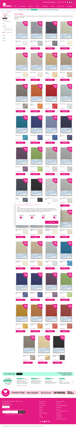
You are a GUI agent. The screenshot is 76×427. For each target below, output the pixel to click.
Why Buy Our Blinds (43, 413)
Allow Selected (52, 222)
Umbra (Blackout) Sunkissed (33, 261)
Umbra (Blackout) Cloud (33, 41)
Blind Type (4, 26)
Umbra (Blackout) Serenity (18, 261)
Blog (40, 415)
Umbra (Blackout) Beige (33, 230)
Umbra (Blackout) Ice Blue (48, 261)
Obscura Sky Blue (63, 103)
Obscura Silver (62, 166)
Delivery (41, 409)
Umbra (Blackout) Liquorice (55, 356)
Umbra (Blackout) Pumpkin (48, 324)
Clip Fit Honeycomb (7, 21)
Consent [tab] (27, 203)
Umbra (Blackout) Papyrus (63, 230)
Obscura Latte (62, 72)
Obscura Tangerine (32, 104)
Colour (4, 23)
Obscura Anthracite (17, 199)
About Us (41, 411)
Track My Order (42, 401)
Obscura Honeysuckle (47, 73)
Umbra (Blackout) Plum (48, 293)
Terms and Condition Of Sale (61, 411)
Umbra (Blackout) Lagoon (63, 261)
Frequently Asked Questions (61, 405)
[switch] (32, 217)
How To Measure (42, 405)
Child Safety (58, 407)
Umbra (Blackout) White (48, 199)
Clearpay (41, 416)
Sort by (4, 40)
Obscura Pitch (32, 198)
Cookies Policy (59, 416)
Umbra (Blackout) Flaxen (41, 356)
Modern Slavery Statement (61, 418)
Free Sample (20, 48)
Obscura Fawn (47, 166)
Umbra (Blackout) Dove (63, 199)
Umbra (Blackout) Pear (63, 293)
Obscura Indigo (33, 135)
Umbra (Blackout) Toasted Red (63, 324)
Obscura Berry (18, 166)
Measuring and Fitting (60, 401)
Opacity (4, 35)
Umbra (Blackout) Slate (48, 41)
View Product (35, 79)
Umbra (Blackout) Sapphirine (33, 293)
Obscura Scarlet (48, 103)
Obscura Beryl (18, 135)
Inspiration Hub (42, 403)
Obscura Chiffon (18, 72)
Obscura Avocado (33, 166)
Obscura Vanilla (33, 72)
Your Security (58, 403)
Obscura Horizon (48, 135)
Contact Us (6, 407)
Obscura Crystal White (18, 41)
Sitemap (41, 407)
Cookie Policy (47, 211)
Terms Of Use (58, 413)
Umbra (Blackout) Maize (18, 324)
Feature (4, 38)
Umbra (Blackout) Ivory (18, 230)
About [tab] (49, 203)
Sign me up (21, 412)
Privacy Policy (59, 415)
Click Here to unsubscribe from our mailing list (14, 414)
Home (4, 11)
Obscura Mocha (18, 103)
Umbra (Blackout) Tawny (26, 356)
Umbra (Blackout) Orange (33, 324)
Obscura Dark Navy (62, 136)
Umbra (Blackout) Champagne (48, 230)
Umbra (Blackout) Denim (18, 293)
